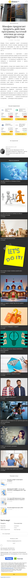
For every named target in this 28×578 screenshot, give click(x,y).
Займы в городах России (5, 529)
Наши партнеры (17, 529)
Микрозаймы (3, 525)
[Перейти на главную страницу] (14, 2)
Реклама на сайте (14, 538)
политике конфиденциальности (7, 568)
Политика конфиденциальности (14, 541)
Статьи (15, 527)
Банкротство (3, 527)
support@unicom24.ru (5, 577)
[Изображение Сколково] (18, 558)
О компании (16, 525)
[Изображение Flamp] (9, 558)
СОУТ (14, 543)
